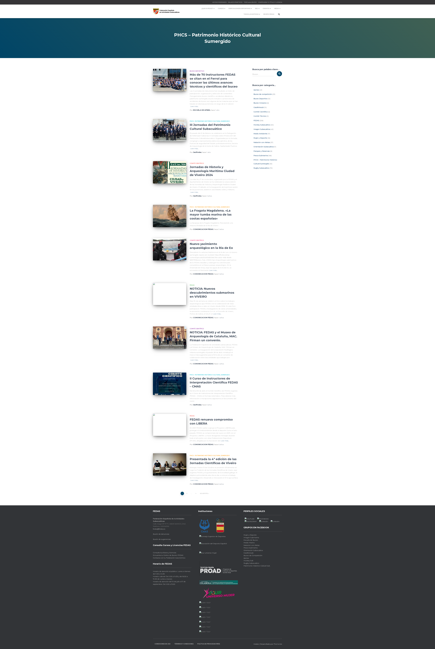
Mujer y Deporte (260, 138)
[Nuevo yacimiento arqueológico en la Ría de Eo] (169, 249)
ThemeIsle (278, 644)
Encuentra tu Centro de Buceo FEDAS (168, 555)
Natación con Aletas (262, 142)
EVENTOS (266, 8)
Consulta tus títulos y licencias (164, 553)
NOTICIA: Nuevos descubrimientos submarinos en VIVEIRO (212, 292)
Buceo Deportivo (197, 71)
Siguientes (204, 493)
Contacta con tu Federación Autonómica (169, 558)
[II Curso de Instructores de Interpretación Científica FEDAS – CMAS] (169, 384)
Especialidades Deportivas (240, 8)
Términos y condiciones (183, 644)
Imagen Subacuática (262, 129)
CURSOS (221, 8)
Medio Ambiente (260, 134)
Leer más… (194, 106)
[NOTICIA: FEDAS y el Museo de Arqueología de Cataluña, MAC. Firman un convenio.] (169, 337)
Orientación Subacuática (264, 147)
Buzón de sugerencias (162, 539)
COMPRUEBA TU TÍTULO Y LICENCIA (270, 2)
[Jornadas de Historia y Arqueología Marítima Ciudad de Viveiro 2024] (169, 172)
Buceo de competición (263, 94)
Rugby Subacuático (261, 168)
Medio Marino (249, 543)
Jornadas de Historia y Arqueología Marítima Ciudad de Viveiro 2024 (212, 171)
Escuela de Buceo (251, 540)
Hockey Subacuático (262, 125)
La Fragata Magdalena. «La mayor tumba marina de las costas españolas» (211, 214)
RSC (256, 8)
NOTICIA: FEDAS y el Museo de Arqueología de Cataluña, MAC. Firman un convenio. (213, 336)
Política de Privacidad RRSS (208, 644)
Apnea (256, 90)
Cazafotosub (259, 107)
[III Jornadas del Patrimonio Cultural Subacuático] (169, 130)
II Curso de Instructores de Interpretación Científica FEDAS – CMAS (214, 382)
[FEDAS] (166, 11)
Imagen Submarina (251, 538)
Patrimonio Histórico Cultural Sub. (257, 566)
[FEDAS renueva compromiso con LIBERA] (169, 425)
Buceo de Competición (253, 555)
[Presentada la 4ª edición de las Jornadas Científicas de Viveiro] (169, 464)
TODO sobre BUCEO (250, 2)
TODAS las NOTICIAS (251, 14)
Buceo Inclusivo (260, 103)
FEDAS (192, 285)
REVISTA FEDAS (268, 14)
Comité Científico (197, 163)
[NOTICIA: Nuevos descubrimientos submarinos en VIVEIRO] (169, 294)
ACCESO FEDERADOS (219, 2)
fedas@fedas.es (159, 529)
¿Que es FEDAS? (207, 8)
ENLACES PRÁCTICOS (235, 2)
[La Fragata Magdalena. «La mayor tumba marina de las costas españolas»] (169, 216)
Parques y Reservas (262, 151)
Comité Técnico (260, 116)
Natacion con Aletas (251, 545)
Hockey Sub (248, 561)
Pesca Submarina (261, 156)
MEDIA (276, 8)
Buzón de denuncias (161, 534)
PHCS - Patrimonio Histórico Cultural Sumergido (210, 121)
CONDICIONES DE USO (162, 644)
